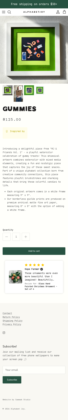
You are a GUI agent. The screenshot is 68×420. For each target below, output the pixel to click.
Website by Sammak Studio (16, 399)
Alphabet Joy (18, 409)
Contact (7, 313)
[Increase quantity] (26, 237)
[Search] (11, 12)
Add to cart (34, 251)
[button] (34, 277)
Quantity (8, 229)
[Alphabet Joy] (34, 12)
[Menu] (3, 12)
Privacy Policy (12, 324)
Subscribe (12, 379)
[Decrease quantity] (7, 237)
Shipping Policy (12, 320)
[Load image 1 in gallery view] (34, 50)
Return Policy (11, 317)
